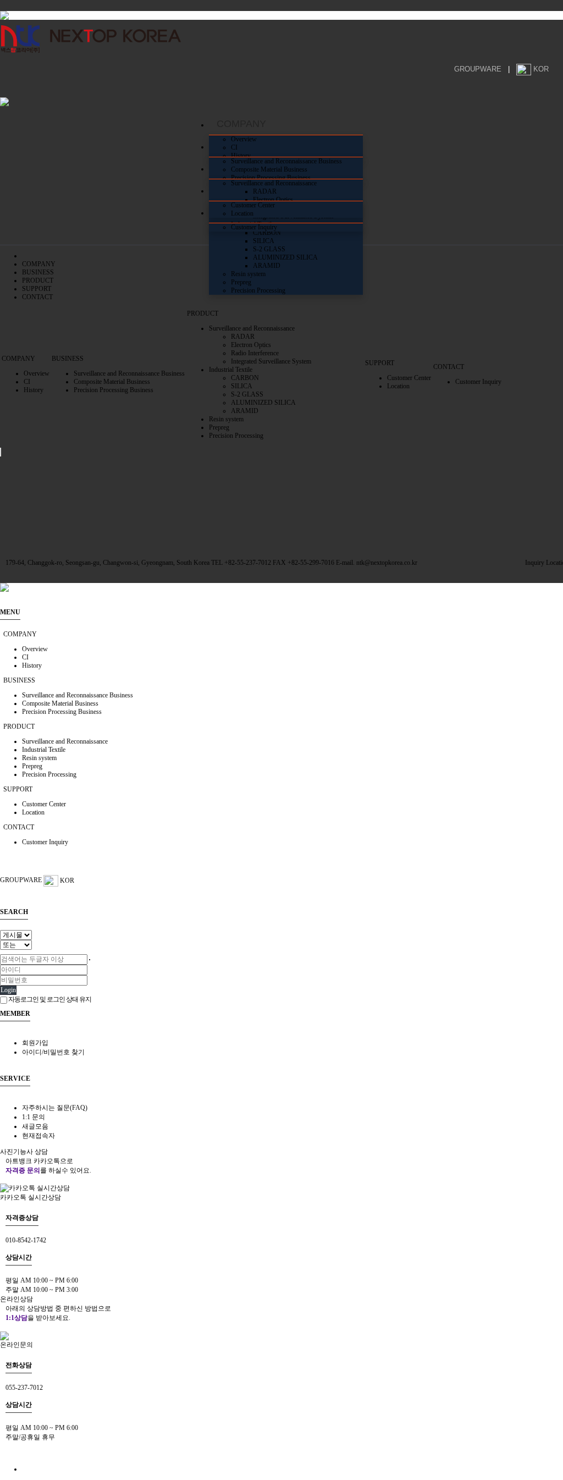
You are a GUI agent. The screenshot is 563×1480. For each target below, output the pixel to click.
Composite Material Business (269, 169)
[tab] (281, 634)
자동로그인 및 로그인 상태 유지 (49, 999)
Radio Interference (255, 353)
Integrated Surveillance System (271, 361)
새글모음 (35, 1126)
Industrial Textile (230, 369)
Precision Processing (258, 290)
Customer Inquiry (254, 227)
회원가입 (35, 1043)
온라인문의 (16, 1345)
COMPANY (39, 264)
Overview (244, 139)
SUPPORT (36, 289)
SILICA (263, 241)
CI (234, 147)
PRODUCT (37, 280)
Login (8, 990)
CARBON (267, 232)
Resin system (248, 274)
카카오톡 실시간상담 (30, 1197)
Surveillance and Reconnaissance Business (286, 161)
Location (242, 213)
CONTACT (37, 297)
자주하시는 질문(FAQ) (54, 1108)
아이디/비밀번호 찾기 (53, 1052)
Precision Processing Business (271, 177)
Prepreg (241, 282)
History (241, 155)
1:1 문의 (33, 1117)
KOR (541, 69)
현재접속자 (38, 1136)
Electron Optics (273, 199)
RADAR (265, 191)
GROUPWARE (477, 69)
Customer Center (253, 205)
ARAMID (266, 265)
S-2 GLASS (269, 249)
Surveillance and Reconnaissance (274, 183)
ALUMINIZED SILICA (285, 257)
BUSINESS (38, 272)
